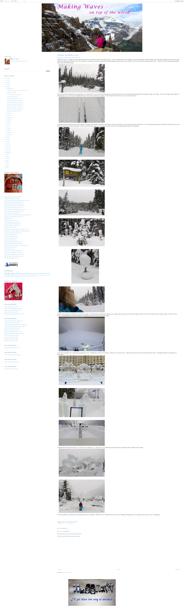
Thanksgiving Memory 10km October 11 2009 (14, 313)
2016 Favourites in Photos (12, 96)
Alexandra (15, 59)
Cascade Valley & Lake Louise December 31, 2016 (17, 90)
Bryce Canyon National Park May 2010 (12, 197)
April (8, 128)
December (9, 88)
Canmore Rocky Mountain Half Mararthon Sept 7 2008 (15, 324)
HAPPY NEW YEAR (11, 92)
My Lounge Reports (41, 275)
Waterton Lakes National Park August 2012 (13, 254)
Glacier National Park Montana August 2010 (13, 204)
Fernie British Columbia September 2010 (12, 202)
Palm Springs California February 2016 (12, 241)
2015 (7, 137)
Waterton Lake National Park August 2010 (13, 252)
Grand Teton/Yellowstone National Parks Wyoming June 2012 (17, 214)
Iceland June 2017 (8, 218)
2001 (7, 167)
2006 (7, 156)
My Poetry (23, 276)
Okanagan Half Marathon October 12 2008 (13, 331)
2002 (7, 165)
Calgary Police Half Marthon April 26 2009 (13, 308)
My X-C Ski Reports (68, 523)
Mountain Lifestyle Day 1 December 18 (15, 109)
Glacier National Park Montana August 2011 (13, 205)
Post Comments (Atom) (68, 572)
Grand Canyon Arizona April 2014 (11, 213)
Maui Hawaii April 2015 (9, 227)
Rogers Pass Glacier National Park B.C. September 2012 (16, 245)
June (8, 124)
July (8, 122)
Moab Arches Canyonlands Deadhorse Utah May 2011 (15, 229)
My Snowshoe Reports (26, 273)
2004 (7, 160)
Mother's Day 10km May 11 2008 (11, 329)
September (9, 117)
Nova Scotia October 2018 (9, 234)
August (8, 120)
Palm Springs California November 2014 (12, 243)
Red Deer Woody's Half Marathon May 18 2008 (14, 333)
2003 (7, 163)
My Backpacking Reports (15, 276)
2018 (7, 82)
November (9, 113)
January (9, 134)
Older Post (177, 569)
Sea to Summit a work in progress (14, 94)
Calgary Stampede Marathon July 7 (11, 361)
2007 (7, 154)
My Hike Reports (10, 273)
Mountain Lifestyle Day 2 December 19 (15, 107)
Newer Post (59, 569)
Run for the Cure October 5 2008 (11, 337)
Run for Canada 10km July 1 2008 (11, 335)
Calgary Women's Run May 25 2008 (11, 322)
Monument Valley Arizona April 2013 (12, 232)
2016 (7, 86)
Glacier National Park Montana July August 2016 (14, 209)
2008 (7, 152)
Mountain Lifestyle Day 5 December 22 (15, 100)
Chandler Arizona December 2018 (11, 198)
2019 (7, 80)
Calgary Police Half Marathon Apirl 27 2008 (13, 321)
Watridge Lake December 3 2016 (13, 111)
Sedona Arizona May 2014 (9, 247)
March (8, 130)
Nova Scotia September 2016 (10, 236)
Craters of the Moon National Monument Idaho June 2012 (16, 200)
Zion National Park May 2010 (10, 258)
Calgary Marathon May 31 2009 (11, 306)
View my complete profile (19, 61)
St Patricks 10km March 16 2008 (11, 340)
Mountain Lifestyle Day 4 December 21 (15, 102)
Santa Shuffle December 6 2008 (10, 338)
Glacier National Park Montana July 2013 (12, 207)
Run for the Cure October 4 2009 (11, 312)
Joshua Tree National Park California (12, 223)
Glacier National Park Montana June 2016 (13, 211)
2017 (7, 84)
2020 (7, 78)
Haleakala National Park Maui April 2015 (12, 216)
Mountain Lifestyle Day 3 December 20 (15, 104)
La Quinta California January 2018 (11, 225)
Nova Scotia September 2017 (10, 238)
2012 (7, 143)
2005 (7, 158)
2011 (7, 146)
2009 (7, 150)
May (8, 126)
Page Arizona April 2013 (9, 240)
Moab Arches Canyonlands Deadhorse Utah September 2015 (16, 231)
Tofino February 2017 (8, 249)
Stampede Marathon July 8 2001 (11, 368)
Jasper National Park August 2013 (11, 222)
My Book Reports (32, 275)
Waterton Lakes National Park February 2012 (13, 256)
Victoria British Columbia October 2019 (12, 250)
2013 (7, 141)
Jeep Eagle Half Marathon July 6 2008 (12, 328)
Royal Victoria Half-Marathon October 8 (12, 354)
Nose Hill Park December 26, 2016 (14, 98)
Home (118, 569)
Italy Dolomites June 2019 (9, 220)
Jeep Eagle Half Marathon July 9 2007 (12, 347)
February (9, 132)
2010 (7, 148)
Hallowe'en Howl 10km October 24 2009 (12, 310)
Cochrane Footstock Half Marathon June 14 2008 (14, 326)
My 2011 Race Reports (30, 276)
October (9, 115)
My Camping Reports (22, 275)
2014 (7, 139)
